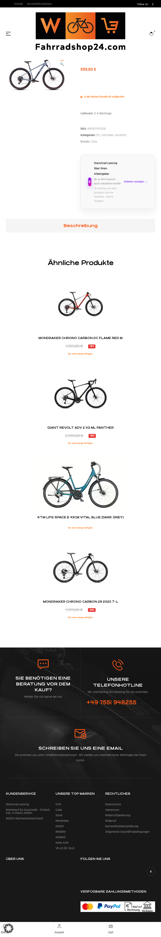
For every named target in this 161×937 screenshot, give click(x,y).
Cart (110, 932)
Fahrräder (108, 135)
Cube (94, 142)
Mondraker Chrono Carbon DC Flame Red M (80, 338)
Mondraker (62, 821)
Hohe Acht (62, 843)
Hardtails (121, 135)
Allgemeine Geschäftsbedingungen (127, 832)
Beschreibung (80, 225)
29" (98, 135)
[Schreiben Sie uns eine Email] (80, 734)
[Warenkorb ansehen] (151, 33)
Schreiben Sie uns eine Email (80, 748)
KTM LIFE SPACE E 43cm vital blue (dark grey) (81, 517)
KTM (58, 804)
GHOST (60, 826)
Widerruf (110, 821)
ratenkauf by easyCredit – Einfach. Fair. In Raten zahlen (28, 811)
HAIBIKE (61, 837)
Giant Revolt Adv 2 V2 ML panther (80, 427)
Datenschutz (113, 804)
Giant (59, 815)
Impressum (112, 810)
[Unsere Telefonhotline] (117, 664)
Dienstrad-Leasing (17, 804)
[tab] (80, 226)
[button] (62, 62)
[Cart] (111, 926)
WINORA (61, 832)
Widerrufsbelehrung (117, 815)
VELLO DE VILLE (65, 848)
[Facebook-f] (152, 4)
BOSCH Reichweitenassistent (24, 818)
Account (59, 932)
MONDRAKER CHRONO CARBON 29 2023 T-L (80, 601)
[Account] (59, 926)
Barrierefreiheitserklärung (121, 826)
